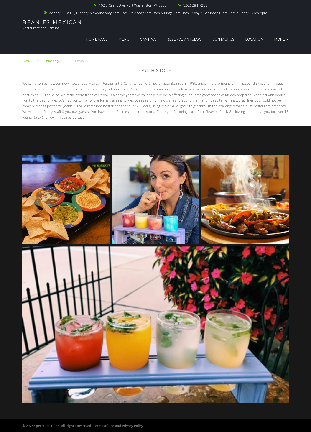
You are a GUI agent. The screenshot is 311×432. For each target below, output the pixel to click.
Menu (123, 39)
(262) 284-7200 (195, 5)
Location (254, 39)
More (279, 39)
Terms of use (103, 426)
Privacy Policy (132, 426)
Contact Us (223, 39)
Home (26, 61)
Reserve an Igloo (183, 39)
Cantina (148, 39)
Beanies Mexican (52, 22)
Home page (97, 39)
